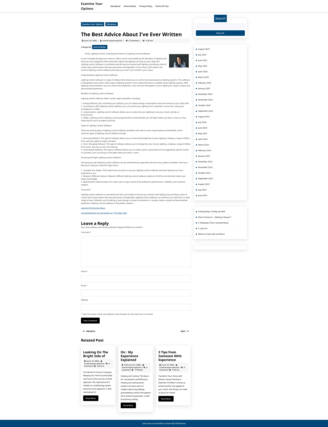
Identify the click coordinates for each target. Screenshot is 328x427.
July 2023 (202, 189)
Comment (86, 232)
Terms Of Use (162, 6)
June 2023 (202, 195)
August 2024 (204, 116)
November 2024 (205, 99)
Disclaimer (115, 6)
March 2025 (203, 77)
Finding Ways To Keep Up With (211, 211)
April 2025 (203, 71)
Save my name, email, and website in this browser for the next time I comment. (118, 314)
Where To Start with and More (211, 234)
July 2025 (202, 54)
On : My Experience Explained (129, 356)
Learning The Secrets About (93, 208)
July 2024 (202, 122)
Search (220, 18)
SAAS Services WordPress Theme (157, 423)
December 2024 (205, 94)
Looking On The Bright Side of (95, 354)
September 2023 (205, 178)
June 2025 (202, 60)
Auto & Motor (99, 47)
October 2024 (204, 105)
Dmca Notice (130, 6)
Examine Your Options (92, 24)
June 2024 (202, 128)
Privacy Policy (145, 6)
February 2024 (204, 150)
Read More (92, 399)
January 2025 (204, 88)
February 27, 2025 (132, 365)
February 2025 (204, 82)
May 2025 (202, 66)
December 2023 (205, 161)
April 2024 (203, 139)
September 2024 (205, 111)
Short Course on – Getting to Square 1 (215, 217)
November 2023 (205, 167)
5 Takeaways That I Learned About (213, 222)
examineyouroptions (112, 40)
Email (84, 285)
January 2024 (204, 156)
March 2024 (203, 144)
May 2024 (202, 133)
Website (84, 300)
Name (84, 271)
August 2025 (204, 49)
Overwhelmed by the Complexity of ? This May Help (104, 213)
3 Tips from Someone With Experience (170, 356)
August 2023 (204, 184)
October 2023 (204, 173)
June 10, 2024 (90, 40)
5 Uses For (203, 228)
